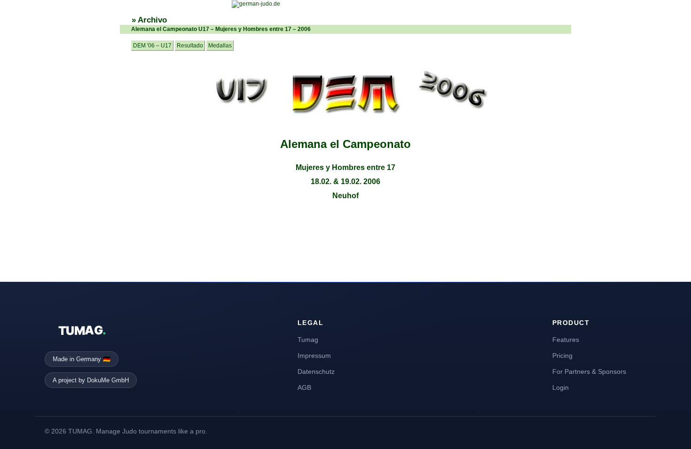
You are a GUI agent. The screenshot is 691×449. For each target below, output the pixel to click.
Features (565, 339)
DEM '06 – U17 (152, 45)
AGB (304, 387)
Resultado (190, 45)
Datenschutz (316, 371)
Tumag (308, 339)
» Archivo (149, 19)
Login (560, 387)
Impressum (314, 355)
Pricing (562, 355)
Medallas (220, 45)
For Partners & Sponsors (589, 371)
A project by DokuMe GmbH (91, 380)
